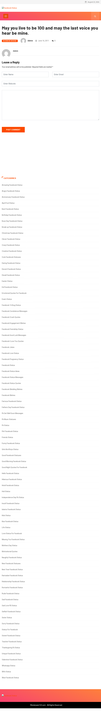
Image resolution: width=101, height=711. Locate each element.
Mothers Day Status (9, 545)
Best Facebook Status (10, 209)
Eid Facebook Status (10, 287)
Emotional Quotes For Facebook (14, 293)
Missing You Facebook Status (13, 539)
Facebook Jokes (8, 347)
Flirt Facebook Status (10, 431)
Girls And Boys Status (10, 449)
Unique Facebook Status (11, 654)
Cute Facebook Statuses (11, 257)
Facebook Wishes (10, 41)
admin (30, 41)
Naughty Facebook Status (12, 557)
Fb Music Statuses (9, 419)
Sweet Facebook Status (11, 636)
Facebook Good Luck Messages (14, 335)
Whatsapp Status (8, 666)
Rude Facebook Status (10, 594)
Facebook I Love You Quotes (13, 341)
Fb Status (5, 425)
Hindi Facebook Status (10, 485)
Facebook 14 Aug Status (11, 305)
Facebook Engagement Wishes (14, 323)
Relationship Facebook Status (13, 582)
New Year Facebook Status (12, 569)
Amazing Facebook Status (12, 185)
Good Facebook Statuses (11, 455)
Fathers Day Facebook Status (13, 407)
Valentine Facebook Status (12, 660)
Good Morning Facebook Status (14, 461)
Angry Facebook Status (11, 191)
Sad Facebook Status (10, 600)
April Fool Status (8, 203)
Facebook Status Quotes (11, 383)
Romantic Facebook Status (12, 588)
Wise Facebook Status (10, 678)
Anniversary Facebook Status (13, 197)
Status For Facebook (10, 630)
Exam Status (7, 299)
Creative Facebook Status (12, 251)
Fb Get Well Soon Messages (12, 413)
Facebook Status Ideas (10, 371)
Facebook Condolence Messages (14, 311)
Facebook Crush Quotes (11, 317)
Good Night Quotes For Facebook (14, 467)
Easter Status (7, 281)
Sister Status (7, 618)
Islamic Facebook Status (11, 509)
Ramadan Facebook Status (12, 575)
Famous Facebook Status (12, 401)
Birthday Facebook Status (12, 215)
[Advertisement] (50, 157)
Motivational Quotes (9, 551)
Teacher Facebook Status (12, 642)
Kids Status (6, 515)
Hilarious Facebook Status (12, 479)
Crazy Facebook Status (11, 245)
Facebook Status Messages (12, 377)
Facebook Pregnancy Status (13, 359)
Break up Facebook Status (12, 227)
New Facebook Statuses (11, 563)
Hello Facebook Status (10, 473)
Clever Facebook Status (11, 239)
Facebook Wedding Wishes (12, 389)
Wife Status (6, 672)
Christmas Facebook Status (12, 233)
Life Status (6, 527)
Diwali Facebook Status (11, 275)
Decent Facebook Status (11, 269)
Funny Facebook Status (11, 443)
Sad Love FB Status (9, 606)
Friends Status (7, 437)
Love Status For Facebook (12, 533)
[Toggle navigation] (6, 16)
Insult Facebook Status (10, 503)
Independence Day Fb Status (13, 497)
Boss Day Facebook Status (12, 221)
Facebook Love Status (10, 353)
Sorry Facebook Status (10, 624)
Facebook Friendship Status (12, 329)
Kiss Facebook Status (10, 521)
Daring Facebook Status (11, 263)
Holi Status (6, 491)
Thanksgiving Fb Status (11, 648)
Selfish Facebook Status (11, 612)
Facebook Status (8, 365)
